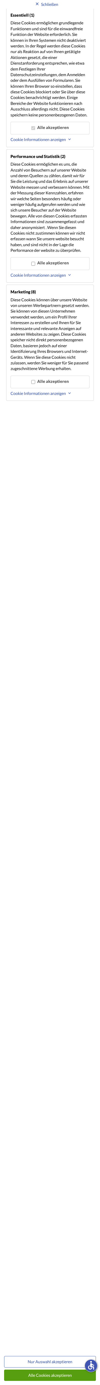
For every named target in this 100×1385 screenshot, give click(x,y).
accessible (91, 1365)
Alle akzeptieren (53, 127)
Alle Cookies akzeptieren (50, 1375)
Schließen (49, 4)
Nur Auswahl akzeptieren (50, 1361)
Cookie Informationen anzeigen (38, 139)
